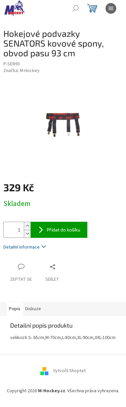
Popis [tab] (14, 309)
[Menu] (111, 8)
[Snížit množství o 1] (27, 234)
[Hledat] (75, 8)
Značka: (21, 70)
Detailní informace (21, 247)
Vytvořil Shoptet (69, 370)
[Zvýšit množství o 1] (27, 226)
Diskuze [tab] (33, 309)
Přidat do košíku (63, 229)
